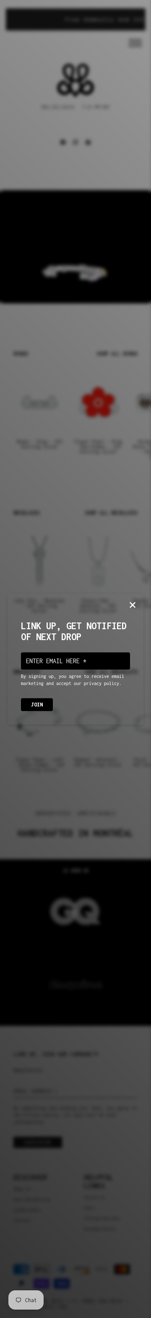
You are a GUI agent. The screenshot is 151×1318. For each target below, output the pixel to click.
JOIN (37, 704)
